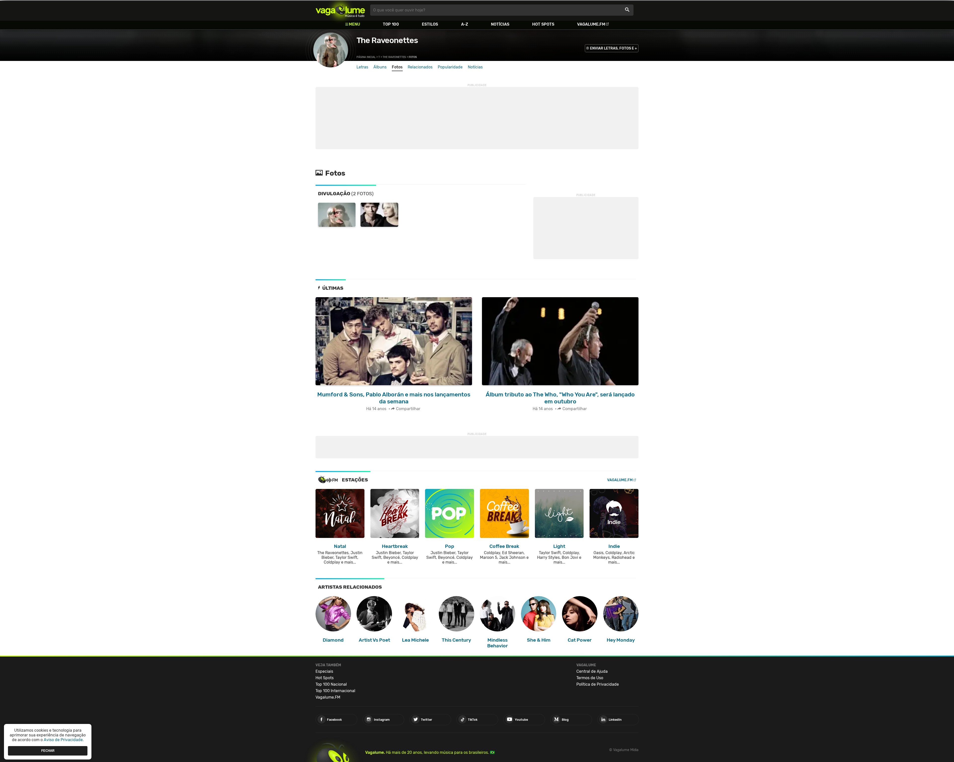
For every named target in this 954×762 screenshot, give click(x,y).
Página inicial (366, 57)
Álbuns (380, 67)
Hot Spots (543, 24)
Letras (362, 67)
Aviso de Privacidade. (64, 739)
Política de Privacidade (597, 684)
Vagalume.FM (591, 24)
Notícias (500, 24)
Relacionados (420, 67)
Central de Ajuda (592, 671)
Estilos (430, 24)
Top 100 (391, 24)
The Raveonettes (387, 40)
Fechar (47, 751)
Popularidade (450, 67)
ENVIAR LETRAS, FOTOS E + (613, 48)
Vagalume (340, 10)
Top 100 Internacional (335, 690)
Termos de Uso (589, 677)
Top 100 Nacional (331, 684)
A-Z (464, 24)
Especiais (324, 671)
